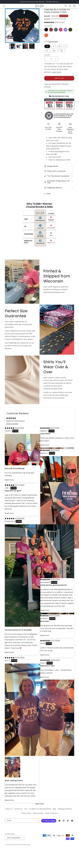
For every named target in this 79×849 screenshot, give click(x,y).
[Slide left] (7, 46)
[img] (10, 428)
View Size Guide (53, 42)
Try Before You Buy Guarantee (40, 809)
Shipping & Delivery (65, 809)
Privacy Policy (26, 813)
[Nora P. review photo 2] (7, 759)
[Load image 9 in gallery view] (25, 46)
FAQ (25, 809)
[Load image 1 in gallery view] (12, 46)
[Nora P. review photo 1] (39, 755)
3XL (61, 51)
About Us (9, 809)
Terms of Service (51, 813)
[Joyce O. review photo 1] (39, 465)
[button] (4, 6)
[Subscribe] (37, 820)
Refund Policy (38, 813)
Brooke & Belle (14, 844)
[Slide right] (37, 46)
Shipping (47, 19)
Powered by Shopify (24, 844)
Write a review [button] (12, 424)
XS (47, 46)
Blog (54, 809)
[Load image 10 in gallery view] (32, 46)
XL (47, 51)
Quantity (47, 55)
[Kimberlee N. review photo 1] (39, 626)
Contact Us (18, 809)
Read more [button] (9, 480)
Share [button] (49, 194)
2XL (54, 51)
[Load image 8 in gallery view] (19, 46)
